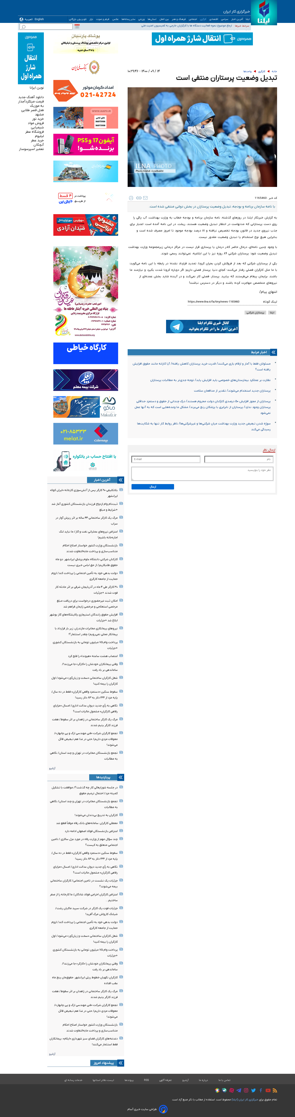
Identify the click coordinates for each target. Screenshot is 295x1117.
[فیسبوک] (259, 1091)
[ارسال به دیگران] (145, 198)
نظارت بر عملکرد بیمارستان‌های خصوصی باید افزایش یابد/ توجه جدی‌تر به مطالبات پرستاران (210, 380)
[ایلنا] (264, 12)
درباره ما (203, 1080)
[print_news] (131, 198)
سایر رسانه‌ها (128, 19)
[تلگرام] (237, 1091)
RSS (146, 1080)
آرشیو (52, 768)
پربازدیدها (103, 777)
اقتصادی (213, 19)
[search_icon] (23, 27)
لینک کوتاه (270, 302)
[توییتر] (252, 1091)
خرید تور (38, 119)
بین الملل (164, 19)
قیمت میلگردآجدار (31, 101)
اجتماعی (193, 19)
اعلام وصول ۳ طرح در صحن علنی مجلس (209, 25)
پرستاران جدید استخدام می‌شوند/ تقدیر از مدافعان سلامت (232, 391)
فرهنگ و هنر (179, 19)
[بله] (223, 1091)
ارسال (153, 487)
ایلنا (248, 19)
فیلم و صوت (102, 19)
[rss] (274, 1091)
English (39, 19)
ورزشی (141, 19)
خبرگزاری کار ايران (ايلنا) (245, 1099)
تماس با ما (225, 1080)
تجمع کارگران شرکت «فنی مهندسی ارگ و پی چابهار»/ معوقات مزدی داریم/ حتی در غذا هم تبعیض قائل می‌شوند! (86, 739)
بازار (91, 19)
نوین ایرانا (37, 88)
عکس (115, 19)
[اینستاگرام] (245, 1091)
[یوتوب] (267, 1091)
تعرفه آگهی (165, 1080)
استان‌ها (152, 19)
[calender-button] (77, 26)
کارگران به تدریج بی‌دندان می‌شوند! (96, 815)
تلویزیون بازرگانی (78, 19)
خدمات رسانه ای (73, 1080)
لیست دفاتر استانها (103, 1080)
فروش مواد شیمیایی (36, 125)
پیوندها (129, 1080)
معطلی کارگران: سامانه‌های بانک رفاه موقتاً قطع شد (87, 823)
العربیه (29, 19)
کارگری (203, 19)
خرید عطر (37, 140)
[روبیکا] (216, 1091)
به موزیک (37, 106)
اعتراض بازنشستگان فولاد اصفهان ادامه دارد (91, 831)
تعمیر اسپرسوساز (31, 149)
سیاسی (224, 19)
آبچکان (38, 145)
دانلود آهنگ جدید (31, 97)
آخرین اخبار (237, 19)
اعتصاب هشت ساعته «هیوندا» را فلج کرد (93, 656)
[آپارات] (230, 1091)
